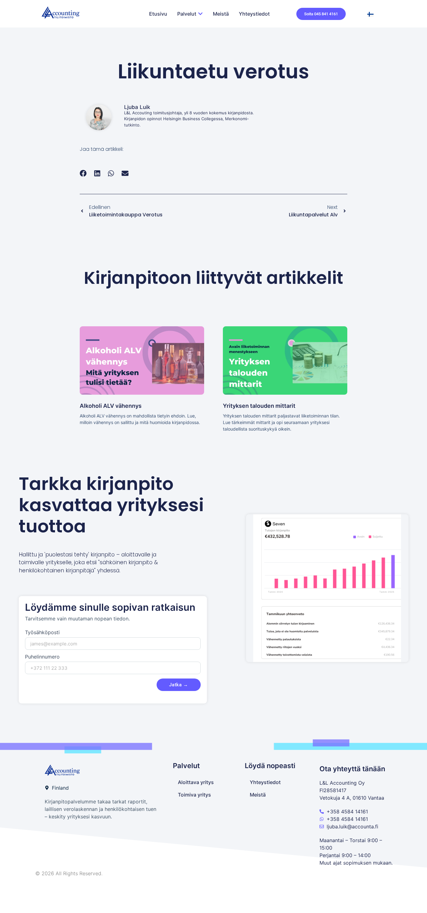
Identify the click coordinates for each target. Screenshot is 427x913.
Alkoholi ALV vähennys (111, 405)
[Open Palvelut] (200, 13)
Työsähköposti (42, 632)
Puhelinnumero (42, 657)
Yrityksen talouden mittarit (259, 405)
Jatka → (178, 685)
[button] (83, 173)
